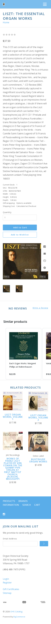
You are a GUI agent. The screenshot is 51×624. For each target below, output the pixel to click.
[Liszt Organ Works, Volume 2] (38, 401)
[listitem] (23, 353)
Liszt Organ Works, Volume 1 (13, 417)
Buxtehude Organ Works (38, 460)
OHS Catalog (16, 611)
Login (6, 578)
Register (7, 582)
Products (9, 501)
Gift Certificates (11, 589)
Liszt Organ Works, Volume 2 (38, 417)
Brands (23, 501)
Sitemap (7, 593)
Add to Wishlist (20, 234)
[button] (3, 354)
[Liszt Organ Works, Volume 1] (13, 401)
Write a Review (40, 308)
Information (11, 504)
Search (26, 504)
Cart (37, 504)
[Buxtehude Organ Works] (38, 441)
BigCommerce (19, 616)
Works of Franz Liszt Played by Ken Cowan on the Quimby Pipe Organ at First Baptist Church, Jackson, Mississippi (12, 468)
